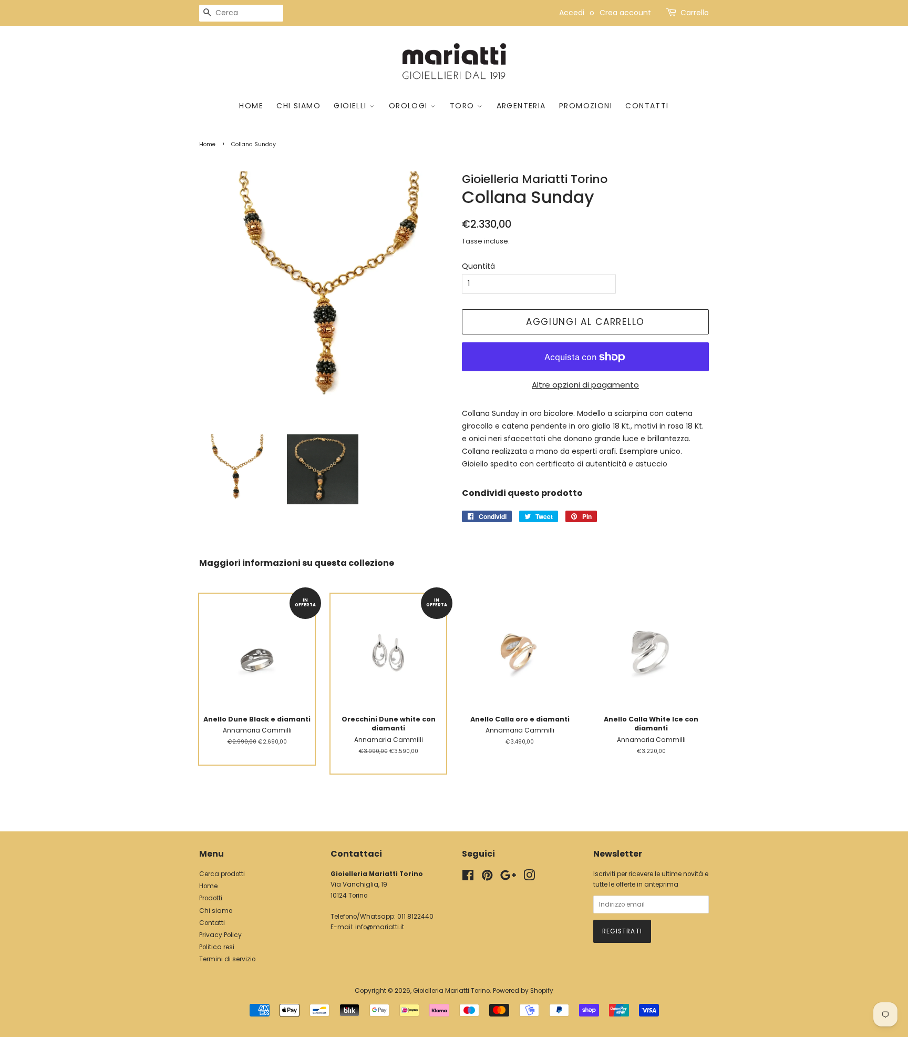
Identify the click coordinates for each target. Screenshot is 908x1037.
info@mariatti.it (379, 927)
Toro (463, 105)
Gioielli (351, 105)
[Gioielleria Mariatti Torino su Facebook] (468, 877)
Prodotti (210, 898)
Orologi (409, 105)
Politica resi (216, 947)
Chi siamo (298, 105)
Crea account (625, 12)
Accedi (571, 12)
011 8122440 (415, 916)
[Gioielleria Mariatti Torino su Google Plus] (508, 877)
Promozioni (585, 105)
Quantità (478, 266)
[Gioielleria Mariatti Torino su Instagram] (529, 877)
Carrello (694, 12)
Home (251, 105)
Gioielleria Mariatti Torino (451, 991)
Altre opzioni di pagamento (585, 384)
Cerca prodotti (222, 874)
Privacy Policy (220, 935)
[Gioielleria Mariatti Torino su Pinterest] (487, 877)
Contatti (646, 105)
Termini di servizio (227, 959)
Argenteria (521, 105)
